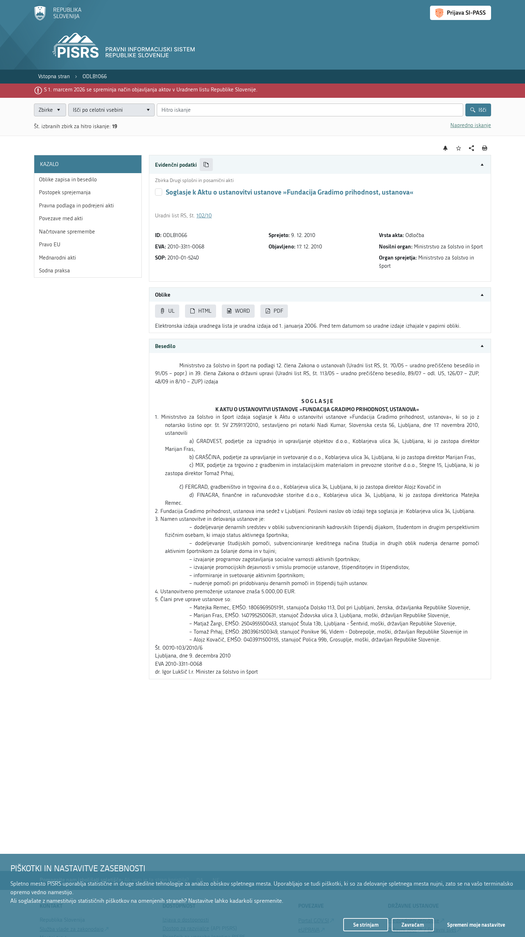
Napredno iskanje (470, 125)
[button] (320, 164)
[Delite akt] (471, 148)
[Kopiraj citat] (206, 164)
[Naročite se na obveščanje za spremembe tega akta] (445, 148)
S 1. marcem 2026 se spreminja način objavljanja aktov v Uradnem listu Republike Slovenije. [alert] (151, 89)
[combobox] (111, 110)
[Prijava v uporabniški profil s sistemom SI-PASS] (460, 13)
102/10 (204, 215)
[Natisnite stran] (484, 148)
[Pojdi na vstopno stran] (57, 19)
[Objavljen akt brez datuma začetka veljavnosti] (158, 192)
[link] (54, 77)
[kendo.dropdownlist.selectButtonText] (147, 110)
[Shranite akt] (458, 148)
